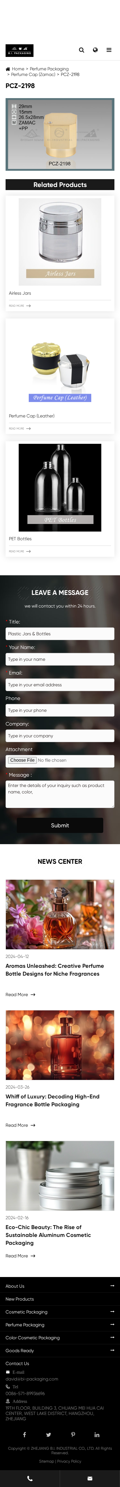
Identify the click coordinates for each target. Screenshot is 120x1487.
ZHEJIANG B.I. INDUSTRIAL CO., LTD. (62, 1448)
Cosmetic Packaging (26, 1312)
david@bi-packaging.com (32, 1379)
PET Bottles (20, 538)
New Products (20, 1299)
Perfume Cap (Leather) (31, 416)
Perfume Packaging (49, 68)
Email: (14, 673)
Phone (13, 698)
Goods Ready (20, 1350)
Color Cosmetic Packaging (33, 1337)
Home (18, 68)
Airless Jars (20, 293)
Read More (20, 306)
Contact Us (17, 1363)
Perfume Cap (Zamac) (33, 74)
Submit (60, 825)
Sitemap (46, 1461)
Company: (17, 724)
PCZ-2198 (70, 74)
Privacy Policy (69, 1461)
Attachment (19, 749)
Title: (13, 622)
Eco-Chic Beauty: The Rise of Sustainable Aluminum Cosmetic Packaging (48, 1235)
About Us (15, 1286)
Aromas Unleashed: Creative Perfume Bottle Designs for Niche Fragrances (55, 969)
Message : (19, 775)
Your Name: (20, 647)
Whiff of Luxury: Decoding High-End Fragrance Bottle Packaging (53, 1100)
